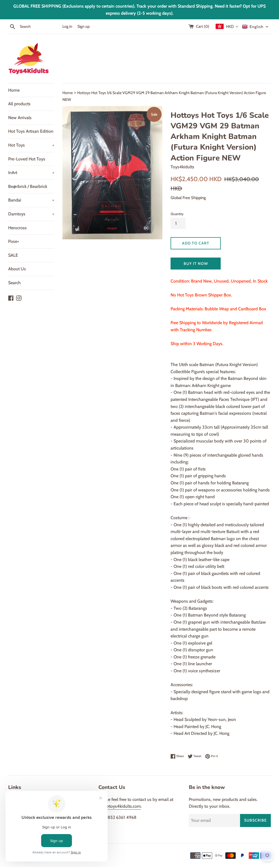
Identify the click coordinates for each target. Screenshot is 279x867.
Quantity (177, 214)
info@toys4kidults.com (119, 806)
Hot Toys (31, 145)
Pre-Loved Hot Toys (26, 159)
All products (19, 103)
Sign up (83, 26)
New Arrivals (20, 117)
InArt (31, 172)
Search (14, 282)
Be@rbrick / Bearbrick (27, 186)
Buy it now (196, 263)
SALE (13, 255)
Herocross (17, 227)
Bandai (31, 200)
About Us (17, 268)
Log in (67, 26)
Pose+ (13, 241)
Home (14, 90)
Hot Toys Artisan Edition (30, 131)
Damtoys (31, 213)
